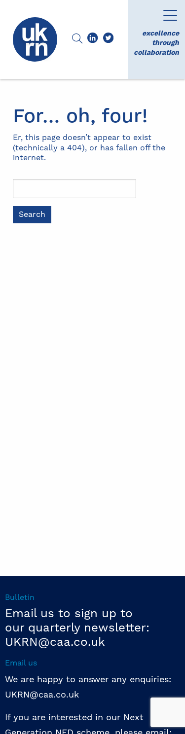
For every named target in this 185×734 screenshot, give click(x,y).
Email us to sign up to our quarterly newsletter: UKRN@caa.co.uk (77, 628)
